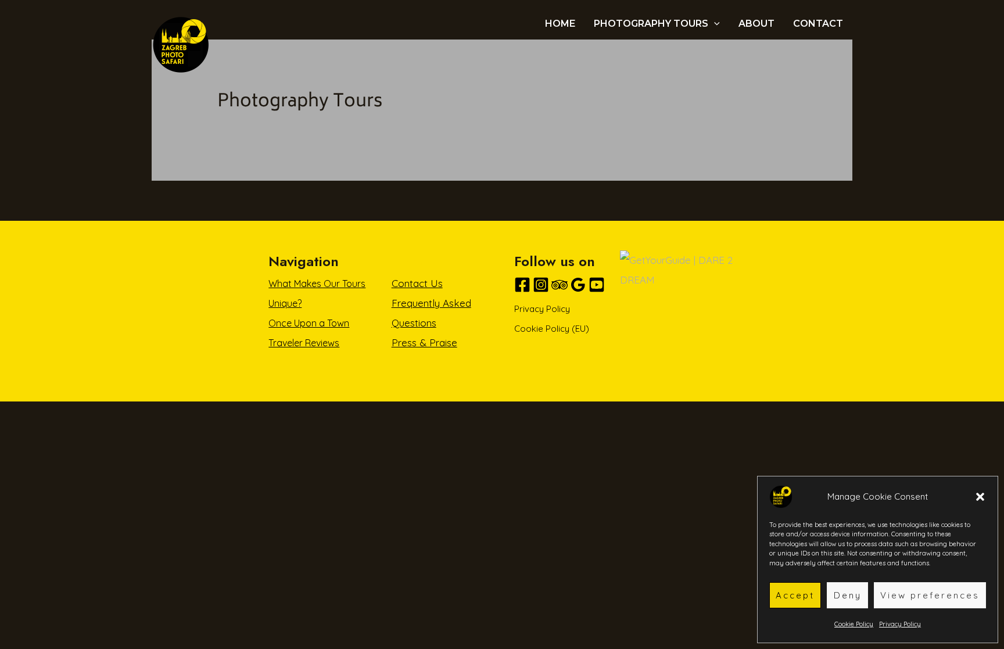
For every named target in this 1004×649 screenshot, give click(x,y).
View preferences (930, 595)
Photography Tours (651, 24)
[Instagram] (541, 285)
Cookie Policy (853, 624)
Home (560, 24)
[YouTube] (597, 285)
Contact (818, 24)
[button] (980, 497)
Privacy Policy (900, 624)
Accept (795, 595)
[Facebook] (522, 285)
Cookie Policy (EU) (551, 328)
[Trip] (559, 285)
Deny (848, 595)
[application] (714, 24)
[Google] (578, 285)
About (756, 24)
